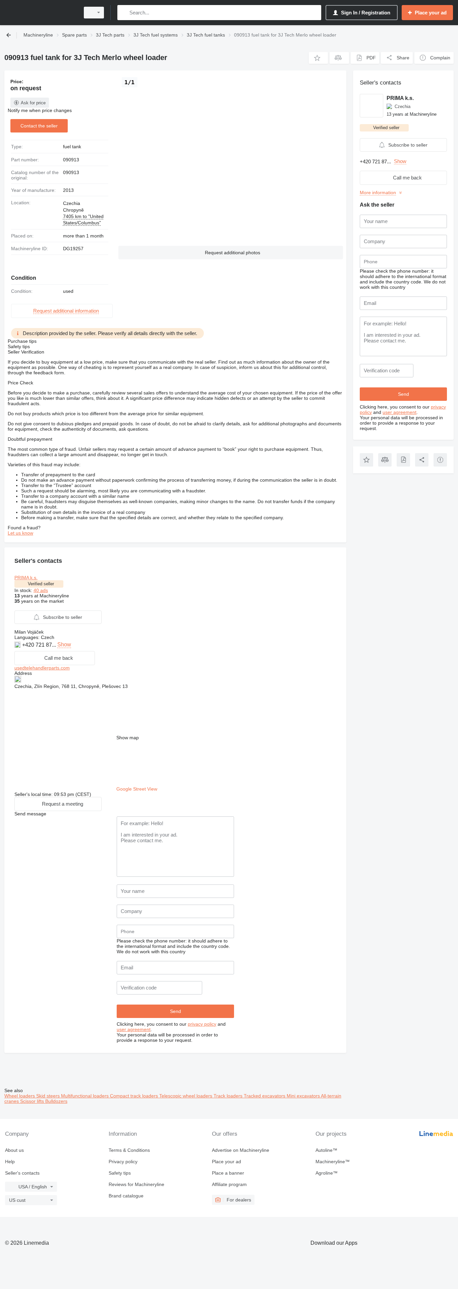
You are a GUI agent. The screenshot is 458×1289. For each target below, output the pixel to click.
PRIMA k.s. (26, 577)
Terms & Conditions (129, 1150)
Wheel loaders (20, 1095)
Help (10, 1161)
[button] (318, 58)
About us (14, 1150)
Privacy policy (123, 1161)
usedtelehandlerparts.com (42, 667)
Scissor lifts (32, 1101)
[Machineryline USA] (40, 12)
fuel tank (72, 146)
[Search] (124, 12)
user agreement (134, 1029)
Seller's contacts (22, 1173)
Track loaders (229, 1095)
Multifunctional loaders (85, 1095)
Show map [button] (127, 737)
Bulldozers (56, 1101)
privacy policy (202, 1024)
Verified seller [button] (41, 583)
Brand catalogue (126, 1195)
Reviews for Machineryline (136, 1184)
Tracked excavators (265, 1095)
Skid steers (48, 1095)
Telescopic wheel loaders (186, 1095)
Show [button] (64, 644)
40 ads (41, 590)
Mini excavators (304, 1095)
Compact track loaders (134, 1095)
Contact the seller (39, 125)
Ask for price (33, 102)
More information (378, 192)
